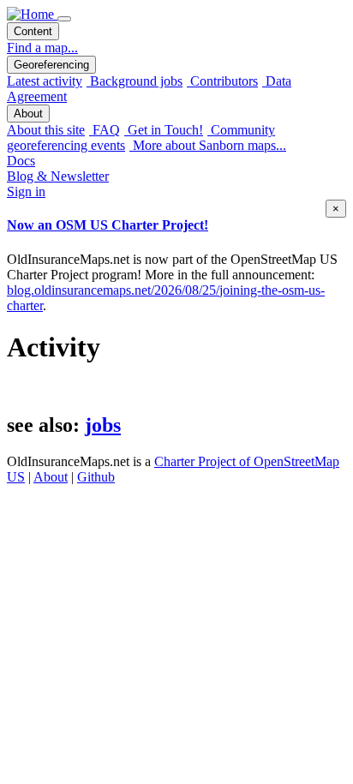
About (50, 477)
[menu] (64, 18)
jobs (103, 425)
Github (96, 477)
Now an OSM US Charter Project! (107, 225)
